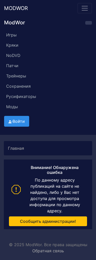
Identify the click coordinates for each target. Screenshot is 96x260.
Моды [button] (12, 106)
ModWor (16, 8)
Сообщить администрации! (48, 221)
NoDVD (13, 55)
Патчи (12, 65)
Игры (11, 34)
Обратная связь (48, 250)
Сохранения (18, 86)
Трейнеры (16, 75)
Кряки (12, 45)
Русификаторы (21, 96)
